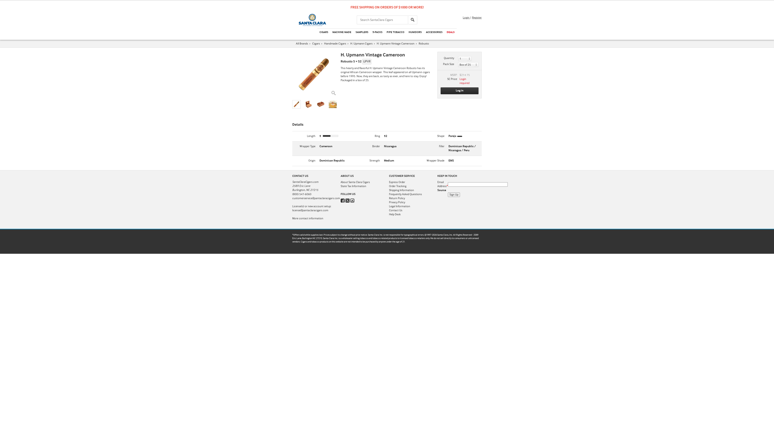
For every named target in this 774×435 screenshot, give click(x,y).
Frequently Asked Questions (405, 194)
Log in (459, 90)
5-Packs (377, 32)
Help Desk (395, 214)
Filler (441, 146)
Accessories (434, 32)
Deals (451, 32)
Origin (311, 160)
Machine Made (341, 32)
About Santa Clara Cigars (355, 182)
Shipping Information (401, 190)
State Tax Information (353, 186)
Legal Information (399, 206)
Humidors (415, 32)
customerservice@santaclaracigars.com (316, 198)
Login (466, 17)
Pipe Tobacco (395, 32)
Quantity (449, 58)
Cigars (323, 32)
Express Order (397, 182)
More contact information (307, 218)
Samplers (362, 32)
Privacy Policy (397, 202)
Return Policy (397, 198)
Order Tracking (397, 186)
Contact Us (395, 210)
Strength (374, 160)
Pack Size (448, 64)
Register (477, 17)
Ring (377, 136)
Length (311, 136)
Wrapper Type (307, 146)
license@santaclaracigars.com (310, 210)
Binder (376, 146)
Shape (440, 136)
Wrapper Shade (435, 160)
